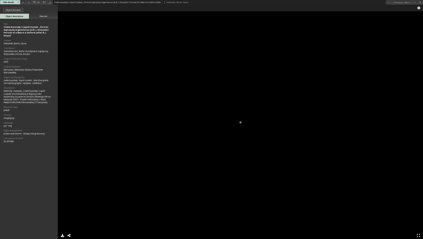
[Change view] (34, 2)
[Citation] (44, 2)
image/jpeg (9, 118)
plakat (6, 110)
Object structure (13, 10)
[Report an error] (50, 2)
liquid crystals (25, 80)
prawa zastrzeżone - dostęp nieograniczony (24, 133)
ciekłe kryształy (11, 80)
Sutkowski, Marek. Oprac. (15, 43)
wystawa (27, 83)
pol (5, 125)
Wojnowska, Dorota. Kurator (17, 54)
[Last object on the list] (415, 2)
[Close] (420, 2)
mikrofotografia (40, 80)
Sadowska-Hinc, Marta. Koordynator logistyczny (26, 51)
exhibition (37, 83)
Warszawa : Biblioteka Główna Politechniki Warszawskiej (23, 71)
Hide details (8, 2)
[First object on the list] (388, 2)
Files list (43, 16)
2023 (6, 61)
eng (10, 125)
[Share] (29, 2)
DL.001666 (9, 141)
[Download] (23, 2)
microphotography (12, 83)
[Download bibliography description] (38, 2)
